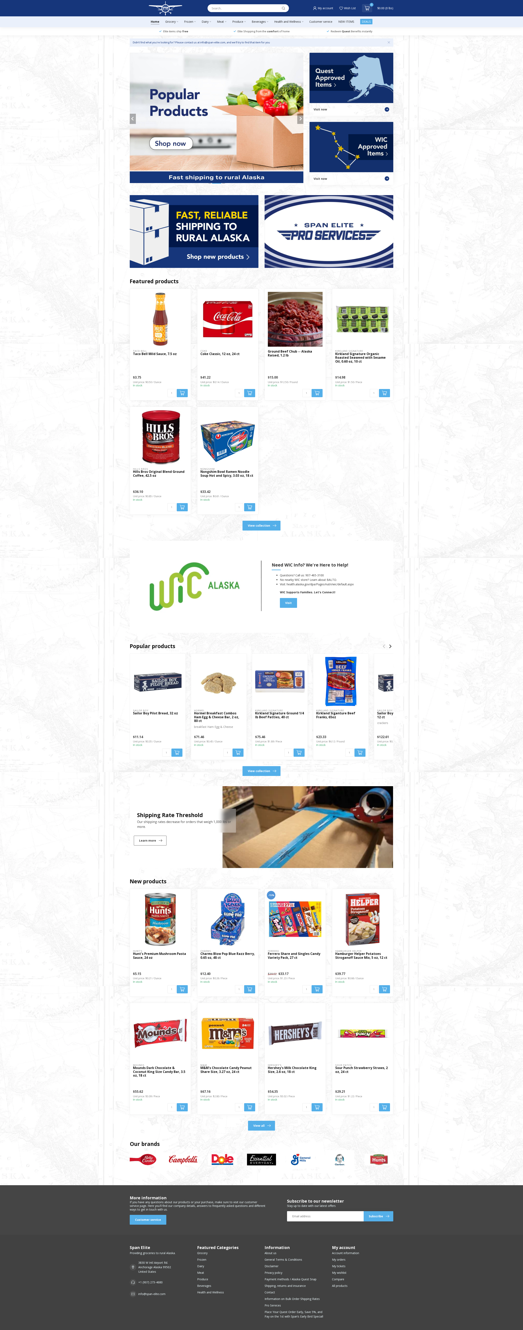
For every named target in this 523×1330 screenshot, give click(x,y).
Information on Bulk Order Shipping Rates (292, 1299)
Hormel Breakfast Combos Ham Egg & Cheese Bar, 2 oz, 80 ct (216, 717)
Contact (270, 1292)
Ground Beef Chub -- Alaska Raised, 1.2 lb (290, 353)
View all (259, 1126)
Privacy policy (273, 1273)
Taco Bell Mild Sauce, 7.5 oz (155, 354)
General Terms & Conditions (283, 1259)
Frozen (188, 22)
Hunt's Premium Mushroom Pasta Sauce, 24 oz (159, 956)
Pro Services (273, 1305)
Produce (237, 22)
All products (340, 1286)
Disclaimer (271, 1266)
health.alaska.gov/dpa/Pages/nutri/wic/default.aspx (320, 584)
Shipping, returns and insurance (285, 1286)
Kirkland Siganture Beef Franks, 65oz (335, 715)
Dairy (205, 22)
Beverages (259, 22)
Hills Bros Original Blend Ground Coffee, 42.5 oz (158, 474)
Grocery (170, 22)
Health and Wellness (287, 22)
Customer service (320, 22)
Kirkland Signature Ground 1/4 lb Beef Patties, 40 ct (279, 715)
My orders (338, 1259)
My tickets (338, 1266)
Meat (220, 22)
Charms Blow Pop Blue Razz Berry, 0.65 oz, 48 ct (227, 956)
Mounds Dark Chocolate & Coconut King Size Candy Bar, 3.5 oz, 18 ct (159, 1071)
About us (270, 1253)
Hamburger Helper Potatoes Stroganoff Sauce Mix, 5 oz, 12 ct (361, 956)
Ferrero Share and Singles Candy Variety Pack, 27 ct (294, 956)
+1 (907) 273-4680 (150, 1282)
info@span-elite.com (151, 1294)
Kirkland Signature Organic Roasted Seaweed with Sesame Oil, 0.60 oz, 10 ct (360, 357)
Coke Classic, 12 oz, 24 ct (220, 354)
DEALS (366, 22)
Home (155, 22)
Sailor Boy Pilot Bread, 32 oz (155, 713)
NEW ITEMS (346, 22)
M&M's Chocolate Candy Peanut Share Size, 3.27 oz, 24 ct (226, 1070)
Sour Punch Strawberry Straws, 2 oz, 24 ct (361, 1070)
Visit (288, 603)
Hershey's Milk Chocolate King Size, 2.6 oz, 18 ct (292, 1070)
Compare (338, 1279)
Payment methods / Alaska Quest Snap (290, 1279)
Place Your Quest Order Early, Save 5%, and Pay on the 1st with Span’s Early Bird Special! (294, 1314)
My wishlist (339, 1273)
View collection (259, 525)
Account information (345, 1253)
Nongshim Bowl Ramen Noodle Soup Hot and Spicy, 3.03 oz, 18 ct (226, 474)
